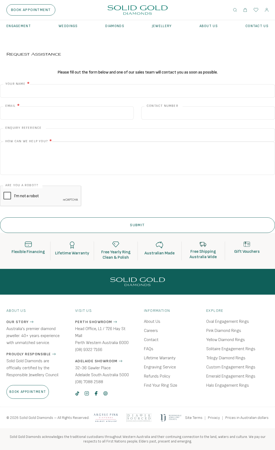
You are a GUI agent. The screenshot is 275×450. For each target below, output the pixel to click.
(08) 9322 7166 (88, 349)
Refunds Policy (157, 376)
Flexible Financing (28, 251)
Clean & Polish (116, 257)
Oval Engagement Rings (227, 321)
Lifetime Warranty (72, 253)
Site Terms (193, 417)
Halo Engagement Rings (227, 385)
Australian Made (159, 253)
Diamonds (114, 26)
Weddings (68, 26)
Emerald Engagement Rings (230, 376)
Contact (151, 339)
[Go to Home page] (138, 10)
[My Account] (267, 10)
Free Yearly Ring (116, 252)
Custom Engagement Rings (230, 367)
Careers (151, 330)
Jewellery (162, 26)
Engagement (18, 26)
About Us (209, 26)
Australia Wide (203, 256)
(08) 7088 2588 (89, 382)
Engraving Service (160, 367)
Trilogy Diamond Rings (225, 358)
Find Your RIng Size (160, 385)
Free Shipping (203, 251)
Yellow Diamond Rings (225, 339)
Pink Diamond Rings (223, 330)
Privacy (214, 417)
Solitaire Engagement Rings (230, 349)
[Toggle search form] (235, 10)
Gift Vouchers (247, 251)
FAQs (148, 349)
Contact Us (257, 26)
